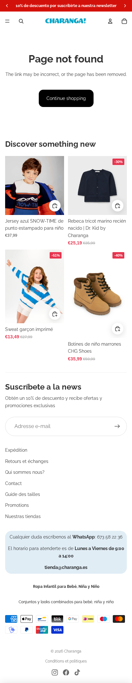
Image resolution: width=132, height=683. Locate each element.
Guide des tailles (22, 494)
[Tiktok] (77, 672)
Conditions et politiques (66, 661)
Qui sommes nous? (25, 472)
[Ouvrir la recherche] (21, 21)
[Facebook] (66, 672)
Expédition (16, 450)
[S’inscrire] (117, 426)
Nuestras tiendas (23, 516)
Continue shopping (66, 98)
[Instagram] (55, 672)
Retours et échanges (26, 461)
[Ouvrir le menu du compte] (110, 21)
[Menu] (7, 21)
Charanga (72, 651)
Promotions (17, 505)
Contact (13, 483)
